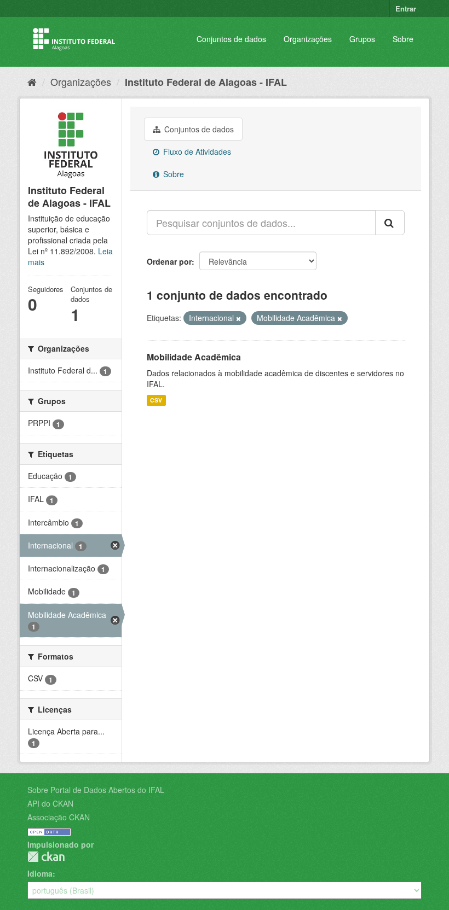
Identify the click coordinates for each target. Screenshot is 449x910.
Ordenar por (169, 261)
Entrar (405, 8)
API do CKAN (50, 803)
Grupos (362, 38)
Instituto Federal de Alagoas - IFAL (206, 82)
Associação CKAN (58, 817)
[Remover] (238, 318)
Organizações (308, 38)
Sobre (403, 38)
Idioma (40, 873)
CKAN (46, 856)
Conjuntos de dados (231, 38)
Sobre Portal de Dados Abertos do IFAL (95, 789)
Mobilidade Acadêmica (194, 357)
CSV (156, 400)
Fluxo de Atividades (196, 151)
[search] (390, 222)
